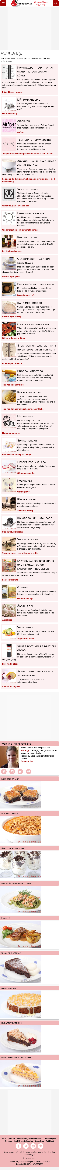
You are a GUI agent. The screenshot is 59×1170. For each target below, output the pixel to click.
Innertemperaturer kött (12, 363)
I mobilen (48, 1138)
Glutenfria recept (25, 598)
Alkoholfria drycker (11, 686)
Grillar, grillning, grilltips (13, 338)
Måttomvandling (9, 113)
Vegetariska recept (26, 638)
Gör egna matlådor (26, 473)
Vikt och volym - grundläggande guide (20, 553)
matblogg (25, 750)
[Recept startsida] (22, 5)
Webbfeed (50, 1141)
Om (54, 1138)
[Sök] (56, 3)
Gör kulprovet (23, 491)
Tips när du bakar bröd (13, 384)
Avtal (16, 1141)
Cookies (8, 1141)
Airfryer (20, 132)
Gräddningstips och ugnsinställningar (20, 229)
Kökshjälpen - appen (12, 92)
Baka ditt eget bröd (26, 295)
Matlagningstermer (11, 433)
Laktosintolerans (10, 579)
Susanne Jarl (27, 761)
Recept (5, 1138)
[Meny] (3, 3)
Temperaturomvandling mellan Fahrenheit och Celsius (27, 153)
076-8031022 (38, 1164)
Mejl (26, 1164)
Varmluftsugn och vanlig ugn (15, 205)
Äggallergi (7, 619)
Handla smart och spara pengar (17, 454)
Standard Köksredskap (13, 531)
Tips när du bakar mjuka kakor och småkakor (23, 408)
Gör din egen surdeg (12, 316)
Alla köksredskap (25, 510)
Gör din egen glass (11, 276)
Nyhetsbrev (39, 1141)
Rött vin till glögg (10, 663)
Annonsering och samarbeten (29, 1138)
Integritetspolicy (26, 1141)
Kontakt (12, 1138)
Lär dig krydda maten (12, 251)
